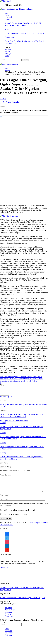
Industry (3, 99)
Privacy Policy (10, 610)
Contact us (8, 616)
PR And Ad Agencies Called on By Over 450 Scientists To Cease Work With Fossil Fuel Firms (21, 416)
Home (7, 13)
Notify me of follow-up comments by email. (19, 510)
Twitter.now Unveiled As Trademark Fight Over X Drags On (22, 598)
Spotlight (8, 54)
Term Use (8, 612)
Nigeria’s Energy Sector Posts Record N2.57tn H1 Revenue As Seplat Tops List (23, 24)
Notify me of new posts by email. (15, 514)
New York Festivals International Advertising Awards (21, 380)
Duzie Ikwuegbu (31, 377)
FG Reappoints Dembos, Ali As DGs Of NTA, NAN (24, 33)
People (7, 51)
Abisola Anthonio (6, 377)
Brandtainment (10, 37)
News (7, 15)
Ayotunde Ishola (19, 377)
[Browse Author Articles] (4, 395)
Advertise (8, 608)
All (10, 17)
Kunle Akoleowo (11, 379)
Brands (7, 19)
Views (7, 56)
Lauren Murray (23, 379)
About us (8, 614)
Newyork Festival (30, 381)
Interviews (8, 49)
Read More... (5, 567)
